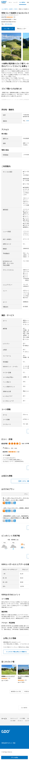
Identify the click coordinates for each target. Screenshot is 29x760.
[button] (4, 46)
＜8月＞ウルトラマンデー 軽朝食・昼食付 (16, 508)
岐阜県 (10, 9)
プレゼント (20, 720)
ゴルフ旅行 (12, 720)
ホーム (10, 2)
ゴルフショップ (14, 718)
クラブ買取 (22, 718)
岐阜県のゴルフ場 (16, 691)
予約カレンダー (21, 28)
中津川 (15, 9)
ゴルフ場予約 (4, 9)
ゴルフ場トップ (8, 28)
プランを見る (14, 757)
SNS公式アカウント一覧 (8, 743)
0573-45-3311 (8, 24)
